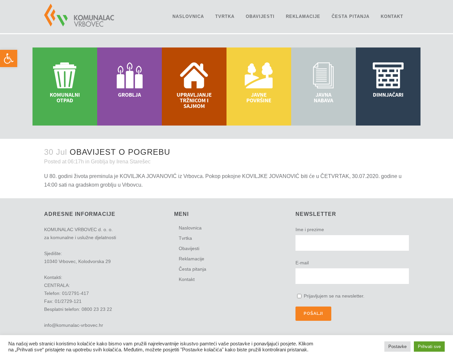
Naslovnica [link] (190, 227)
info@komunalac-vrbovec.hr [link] (73, 325)
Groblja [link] (99, 161)
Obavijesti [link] (189, 248)
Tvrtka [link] (185, 238)
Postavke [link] (397, 346)
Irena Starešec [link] (133, 161)
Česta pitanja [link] (192, 269)
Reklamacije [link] (191, 258)
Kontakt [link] (187, 279)
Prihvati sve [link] (429, 346)
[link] (8, 58)
